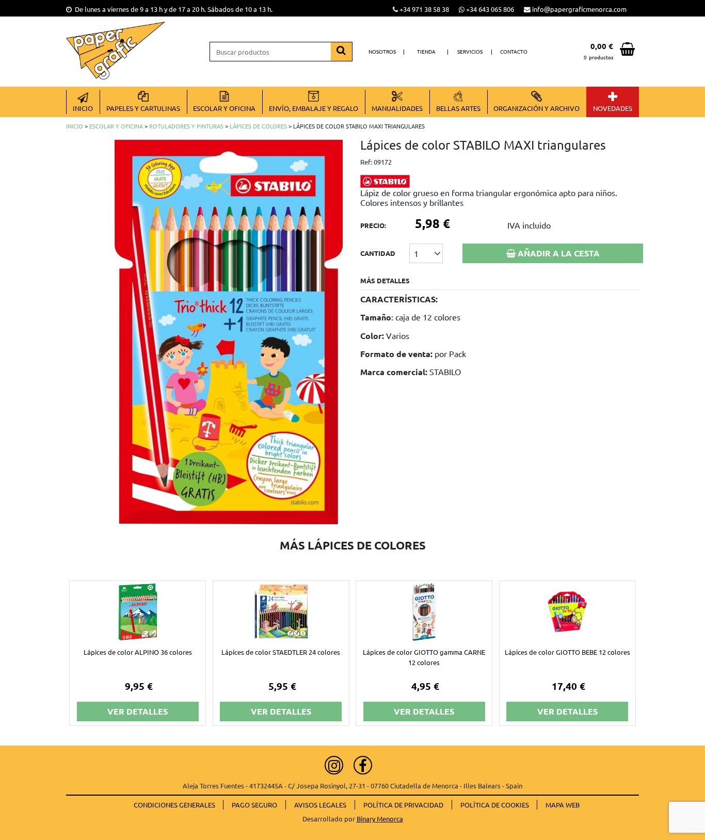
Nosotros (382, 51)
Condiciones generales (174, 804)
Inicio (74, 126)
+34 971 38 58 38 (424, 9)
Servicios (470, 51)
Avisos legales (320, 804)
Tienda (426, 51)
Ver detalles (137, 711)
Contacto (513, 51)
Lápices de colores (258, 126)
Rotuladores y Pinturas (186, 126)
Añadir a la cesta (558, 253)
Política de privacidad (403, 804)
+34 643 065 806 (490, 9)
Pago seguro (254, 804)
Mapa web (563, 804)
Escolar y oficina (116, 126)
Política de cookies (494, 804)
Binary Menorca (380, 818)
